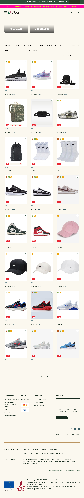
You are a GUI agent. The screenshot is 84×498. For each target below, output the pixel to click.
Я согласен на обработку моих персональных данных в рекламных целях (68, 411)
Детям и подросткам (30, 449)
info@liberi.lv (59, 434)
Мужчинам (53, 449)
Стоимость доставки (40, 399)
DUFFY (57, 459)
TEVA (45, 461)
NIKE (60, 461)
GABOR (47, 459)
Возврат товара (39, 405)
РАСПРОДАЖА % (61, 453)
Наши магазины (17, 2)
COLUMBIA (26, 461)
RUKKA (56, 461)
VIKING (69, 461)
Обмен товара (38, 402)
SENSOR (66, 459)
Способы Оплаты (26, 399)
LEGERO (34, 459)
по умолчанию (67, 55)
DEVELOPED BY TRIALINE (73, 470)
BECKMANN (33, 463)
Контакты (7, 412)
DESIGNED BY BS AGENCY (56, 470)
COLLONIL (41, 459)
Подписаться (62, 417)
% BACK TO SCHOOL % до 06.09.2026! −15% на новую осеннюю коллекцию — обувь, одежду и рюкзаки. (42, 6)
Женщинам (44, 449)
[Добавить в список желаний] (26, 62)
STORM (64, 461)
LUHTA (30, 459)
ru (79, 12)
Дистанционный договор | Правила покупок (10, 404)
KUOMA (33, 461)
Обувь (31, 453)
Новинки (26, 453)
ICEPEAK (50, 461)
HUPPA (74, 461)
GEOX (25, 459)
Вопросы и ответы (10, 415)
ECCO (62, 459)
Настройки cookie (9, 418)
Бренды (52, 453)
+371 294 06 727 (67, 434)
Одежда (37, 453)
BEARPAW (26, 463)
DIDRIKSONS (39, 461)
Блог (5, 409)
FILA (71, 459)
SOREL (52, 459)
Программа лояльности (11, 399)
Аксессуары (45, 453)
